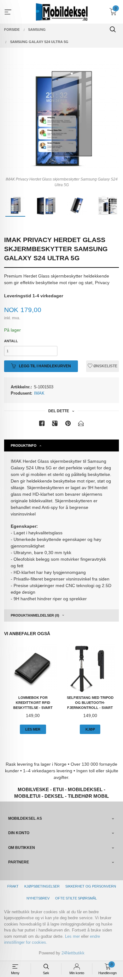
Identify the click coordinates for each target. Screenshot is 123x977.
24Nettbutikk (73, 953)
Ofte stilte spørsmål (76, 898)
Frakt (13, 886)
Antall (11, 341)
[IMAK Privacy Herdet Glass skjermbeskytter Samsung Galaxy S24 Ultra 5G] (61, 117)
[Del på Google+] (55, 424)
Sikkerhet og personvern (90, 886)
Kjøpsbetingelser (42, 886)
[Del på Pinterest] (68, 424)
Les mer (72, 936)
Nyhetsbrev (38, 898)
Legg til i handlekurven (44, 366)
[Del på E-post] (81, 424)
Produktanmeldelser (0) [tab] (35, 615)
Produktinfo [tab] (24, 445)
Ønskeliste (104, 366)
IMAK (39, 393)
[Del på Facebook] (42, 424)
